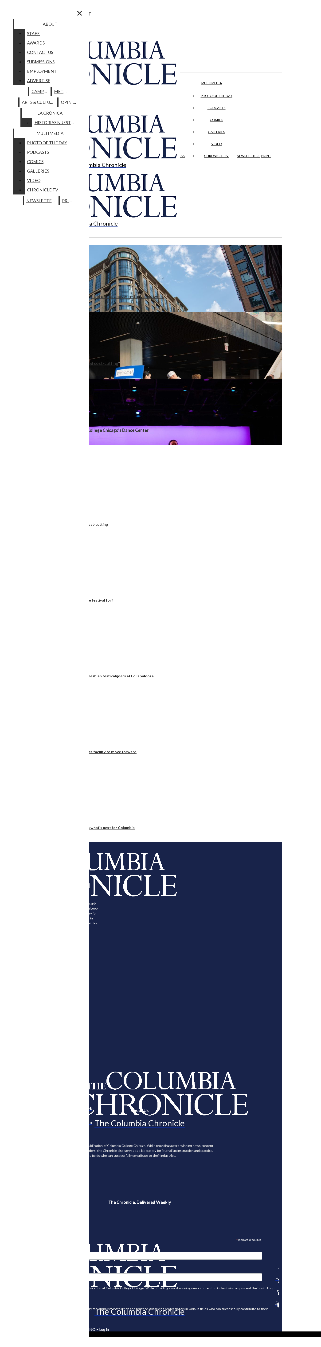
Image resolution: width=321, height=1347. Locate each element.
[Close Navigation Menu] (79, 13)
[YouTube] (277, 1305)
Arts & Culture (38, 102)
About (50, 24)
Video (216, 144)
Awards (36, 42)
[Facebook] (277, 1268)
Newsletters (248, 156)
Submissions (41, 61)
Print (266, 156)
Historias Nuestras (56, 122)
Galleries (216, 132)
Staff (33, 33)
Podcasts (216, 108)
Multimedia (211, 83)
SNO (91, 1329)
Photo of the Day (216, 96)
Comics (216, 120)
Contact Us (40, 52)
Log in (104, 1329)
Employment (42, 71)
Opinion (70, 102)
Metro (62, 91)
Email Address (19, 1248)
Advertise (38, 80)
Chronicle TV (216, 156)
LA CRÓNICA (50, 113)
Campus (40, 91)
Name (12, 1270)
